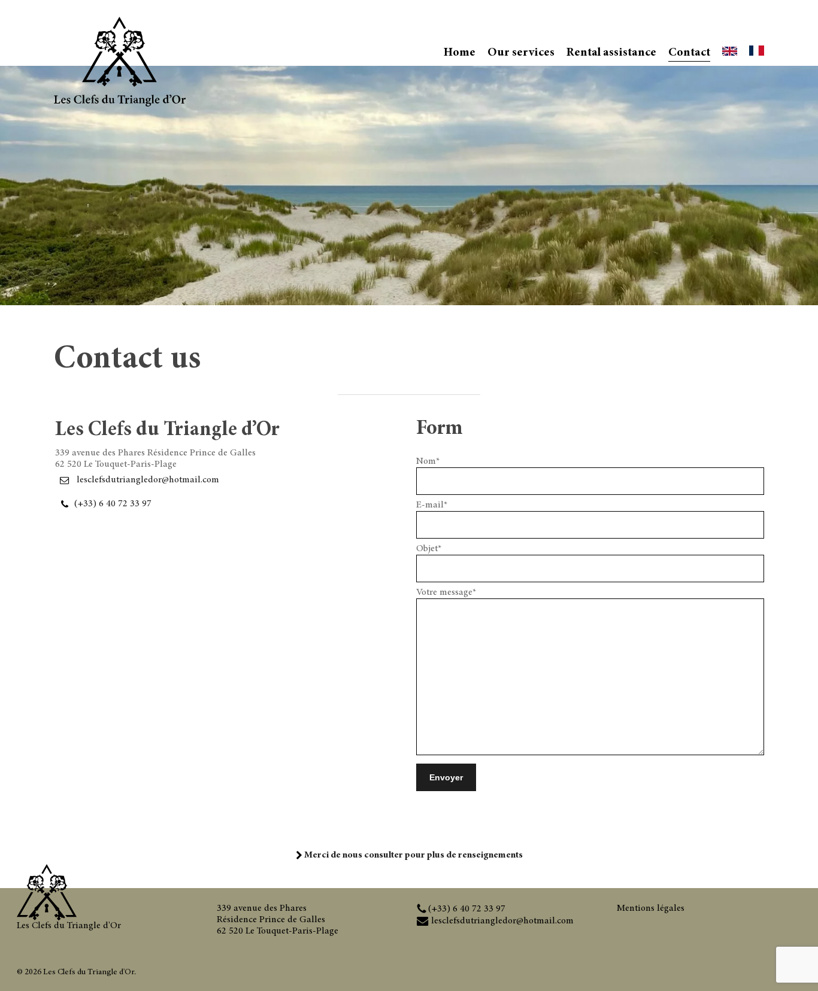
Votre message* (446, 592)
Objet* (428, 549)
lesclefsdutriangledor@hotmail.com (148, 479)
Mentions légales (650, 908)
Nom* (428, 461)
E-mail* (431, 505)
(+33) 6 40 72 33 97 (113, 503)
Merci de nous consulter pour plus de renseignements (412, 855)
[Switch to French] (756, 52)
